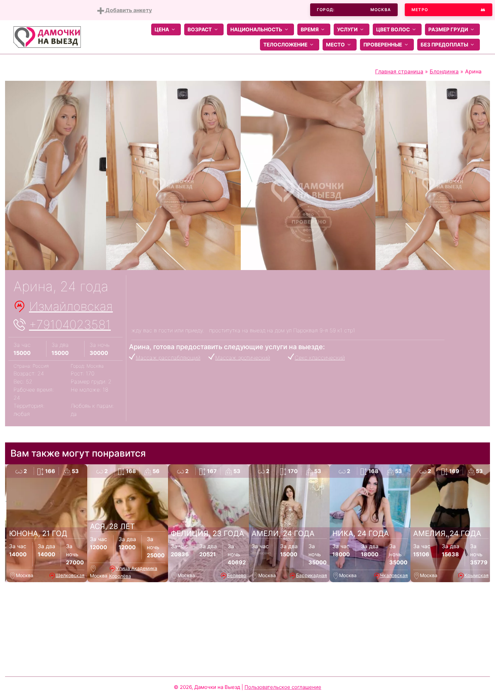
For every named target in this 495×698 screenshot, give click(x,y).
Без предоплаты (444, 44)
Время (310, 29)
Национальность (256, 29)
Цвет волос (393, 29)
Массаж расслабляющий (168, 357)
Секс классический (320, 357)
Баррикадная (311, 575)
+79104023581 (70, 324)
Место (335, 44)
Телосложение (285, 44)
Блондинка (444, 71)
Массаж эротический (242, 357)
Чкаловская (394, 575)
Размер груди (448, 29)
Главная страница (399, 71)
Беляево (236, 575)
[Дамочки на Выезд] (47, 36)
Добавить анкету (128, 10)
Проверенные (382, 44)
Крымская (476, 575)
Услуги (347, 29)
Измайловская (71, 306)
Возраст (200, 29)
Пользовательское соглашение (282, 687)
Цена (162, 29)
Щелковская (70, 575)
